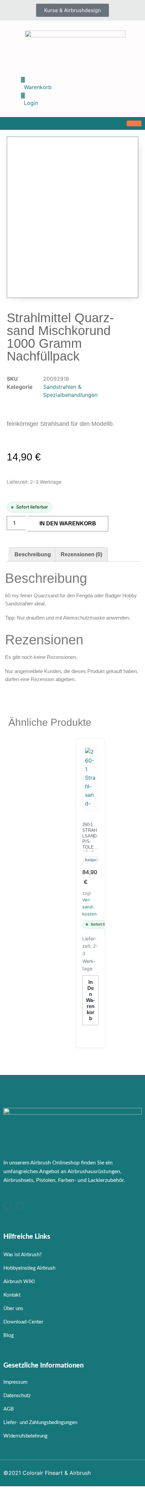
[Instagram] (7, 1206)
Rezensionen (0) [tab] (81, 554)
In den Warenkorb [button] (90, 1000)
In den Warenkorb (67, 523)
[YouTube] (19, 1206)
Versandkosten (89, 907)
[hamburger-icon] (134, 123)
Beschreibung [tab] (32, 554)
